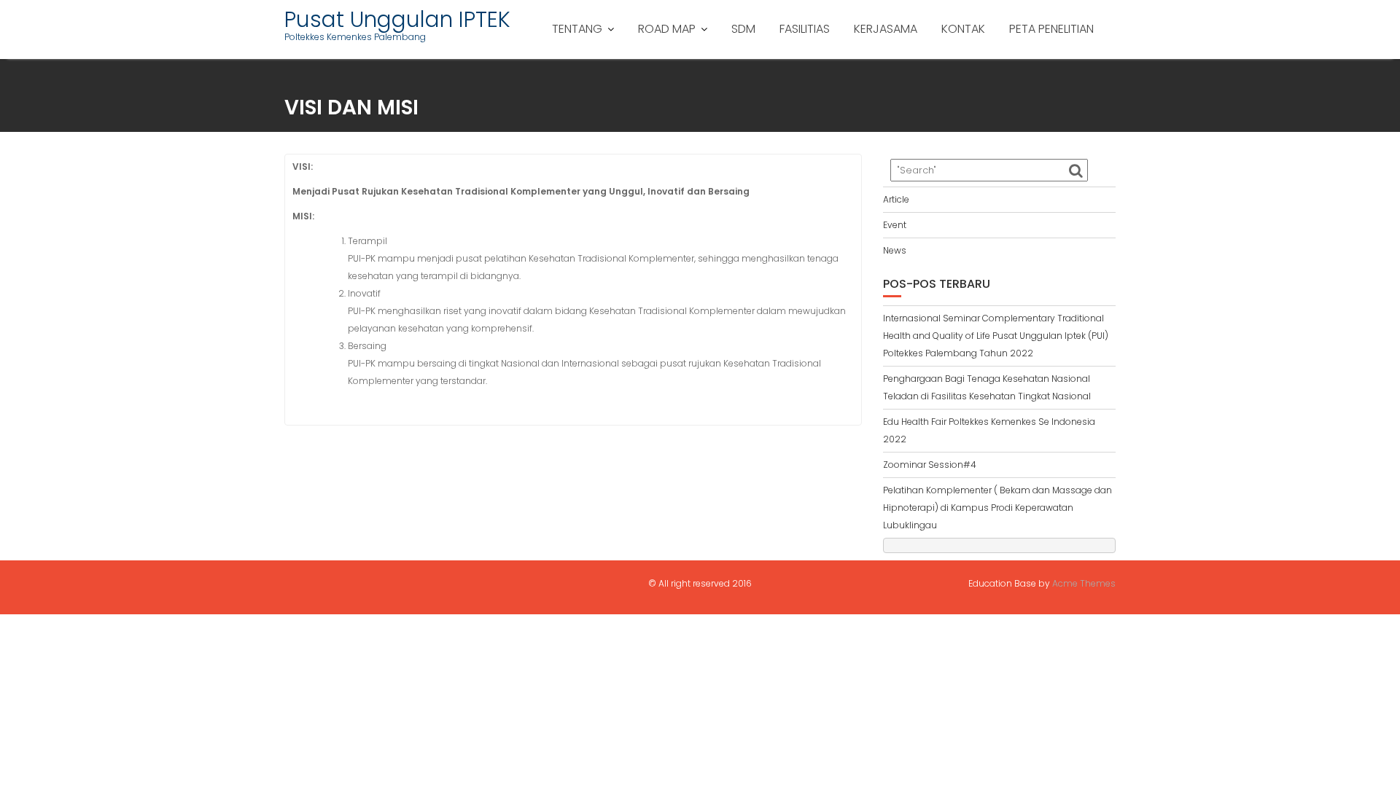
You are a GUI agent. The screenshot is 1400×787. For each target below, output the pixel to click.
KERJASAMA (885, 28)
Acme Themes (1084, 583)
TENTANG (577, 28)
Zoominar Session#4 (929, 464)
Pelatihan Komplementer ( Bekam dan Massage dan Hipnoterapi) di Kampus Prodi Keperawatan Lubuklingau (997, 507)
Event (894, 225)
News (894, 250)
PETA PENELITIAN (1051, 28)
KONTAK (963, 28)
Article (896, 199)
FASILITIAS (804, 28)
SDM (743, 28)
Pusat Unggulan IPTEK (397, 19)
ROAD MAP (667, 28)
